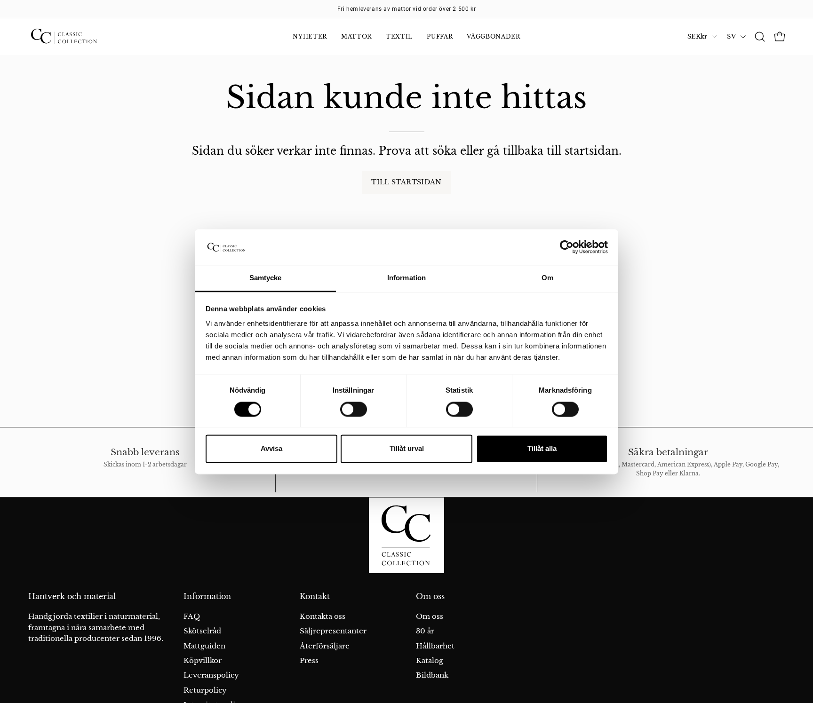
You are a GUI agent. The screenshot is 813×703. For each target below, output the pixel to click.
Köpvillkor (202, 660)
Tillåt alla (542, 449)
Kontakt (315, 596)
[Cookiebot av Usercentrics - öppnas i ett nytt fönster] (567, 247)
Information (207, 596)
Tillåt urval (407, 449)
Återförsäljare (325, 645)
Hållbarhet (435, 645)
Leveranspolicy (211, 675)
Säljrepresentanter (333, 630)
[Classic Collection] (75, 36)
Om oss (430, 596)
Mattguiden (204, 645)
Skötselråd (202, 630)
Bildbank (432, 675)
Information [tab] (406, 278)
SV (731, 36)
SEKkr (697, 36)
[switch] (353, 409)
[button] (760, 37)
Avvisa (271, 449)
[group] (406, 9)
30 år (425, 630)
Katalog (429, 660)
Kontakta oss (322, 616)
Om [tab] (547, 278)
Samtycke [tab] (265, 278)
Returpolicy (205, 690)
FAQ (191, 616)
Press (309, 660)
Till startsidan (406, 182)
